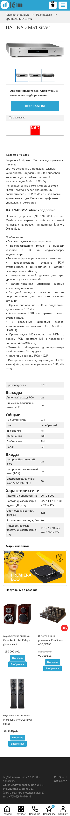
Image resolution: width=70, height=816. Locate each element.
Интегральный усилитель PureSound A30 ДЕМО (51, 640)
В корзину (17, 658)
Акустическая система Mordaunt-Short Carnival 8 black (17, 719)
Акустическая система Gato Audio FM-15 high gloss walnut (16, 640)
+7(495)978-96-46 (20, 796)
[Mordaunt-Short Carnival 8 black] (17, 693)
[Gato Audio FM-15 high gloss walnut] (17, 614)
